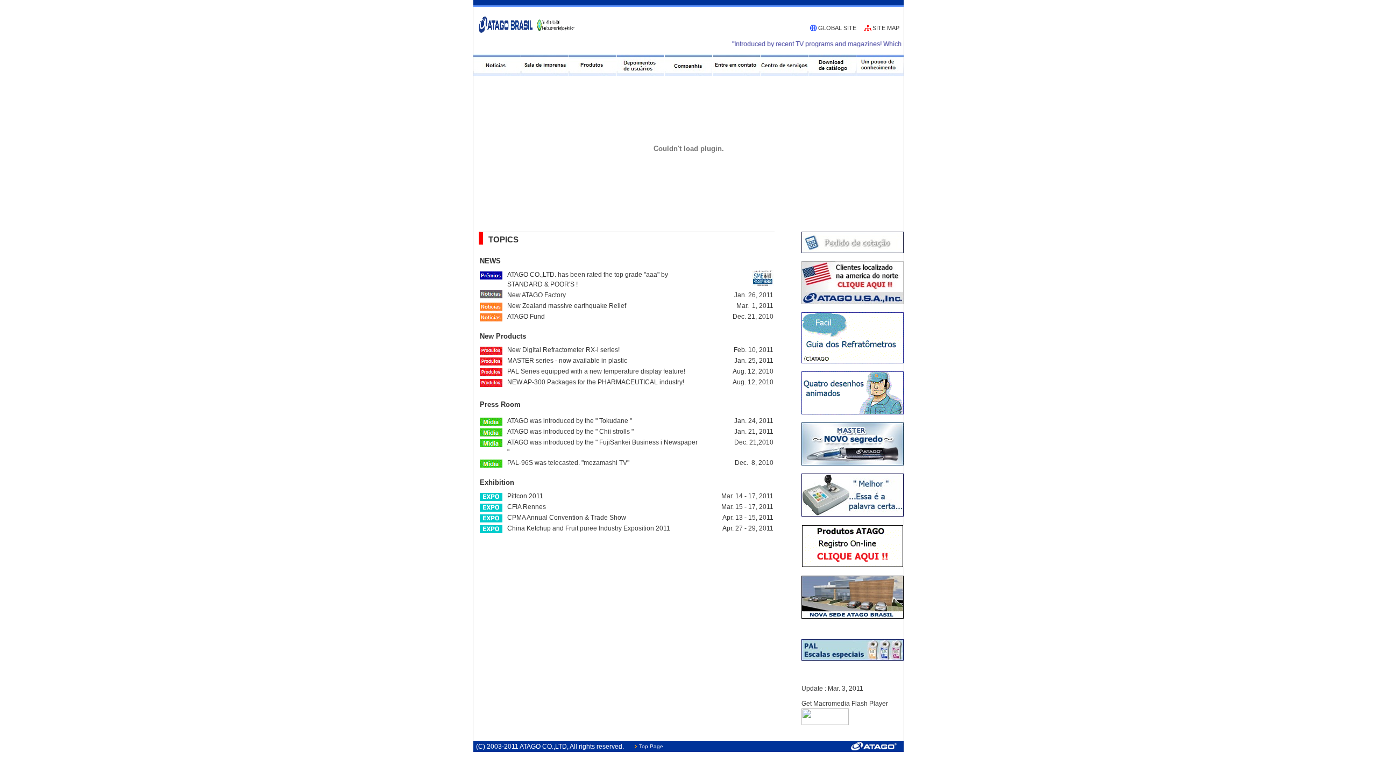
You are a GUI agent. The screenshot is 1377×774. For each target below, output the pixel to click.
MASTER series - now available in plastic (567, 360)
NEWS (490, 261)
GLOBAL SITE (837, 28)
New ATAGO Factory (536, 295)
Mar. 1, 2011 (754, 306)
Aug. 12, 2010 (753, 371)
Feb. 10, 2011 (753, 350)
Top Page (651, 746)
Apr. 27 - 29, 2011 (747, 528)
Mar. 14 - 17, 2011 (747, 496)
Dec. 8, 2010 (754, 463)
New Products (503, 336)
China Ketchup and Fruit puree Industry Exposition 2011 (588, 528)
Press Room (500, 404)
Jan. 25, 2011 (753, 360)
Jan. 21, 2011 (753, 431)
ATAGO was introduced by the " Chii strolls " (570, 431)
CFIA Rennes (526, 507)
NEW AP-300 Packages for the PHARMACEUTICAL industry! (595, 382)
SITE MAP (885, 28)
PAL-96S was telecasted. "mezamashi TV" (568, 463)
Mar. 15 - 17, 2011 (747, 507)
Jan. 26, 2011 (753, 295)
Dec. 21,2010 (753, 442)
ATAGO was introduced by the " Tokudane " (569, 421)
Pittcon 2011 (525, 496)
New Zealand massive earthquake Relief (566, 306)
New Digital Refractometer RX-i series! (563, 350)
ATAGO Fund (526, 316)
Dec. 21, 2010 (753, 316)
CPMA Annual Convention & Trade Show (566, 517)
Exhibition (497, 482)
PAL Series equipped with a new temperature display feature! (596, 371)
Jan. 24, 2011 (753, 421)
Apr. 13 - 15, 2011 (747, 517)
